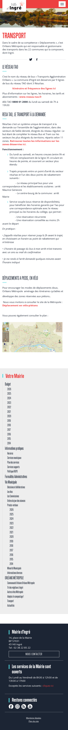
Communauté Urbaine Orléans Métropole (21, 583)
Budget (8, 384)
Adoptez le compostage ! (15, 596)
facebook (11, 706)
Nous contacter (34, 654)
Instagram (17, 706)
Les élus (10, 492)
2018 (9, 425)
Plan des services (13, 462)
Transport (10, 601)
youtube (30, 706)
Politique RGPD (12, 471)
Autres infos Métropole (15, 592)
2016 (9, 434)
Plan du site (34, 721)
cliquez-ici (48, 685)
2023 (9, 403)
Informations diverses (14, 573)
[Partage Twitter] (31, 59)
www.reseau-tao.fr (30, 96)
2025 (9, 393)
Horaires (10, 453)
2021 (9, 412)
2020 (9, 416)
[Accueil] (14, 6)
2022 (9, 407)
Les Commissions (13, 496)
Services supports (13, 467)
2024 (9, 398)
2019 (9, 421)
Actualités (10, 605)
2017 (9, 430)
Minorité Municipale (14, 568)
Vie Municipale (11, 482)
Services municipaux (14, 458)
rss (23, 706)
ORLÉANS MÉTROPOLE (14, 577)
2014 (9, 443)
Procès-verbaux (12, 505)
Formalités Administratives (16, 476)
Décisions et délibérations (16, 487)
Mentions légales (33, 718)
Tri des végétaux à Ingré (15, 587)
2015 (9, 439)
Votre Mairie (15, 376)
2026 (9, 389)
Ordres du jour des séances (16, 501)
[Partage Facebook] (37, 59)
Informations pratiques (14, 448)
